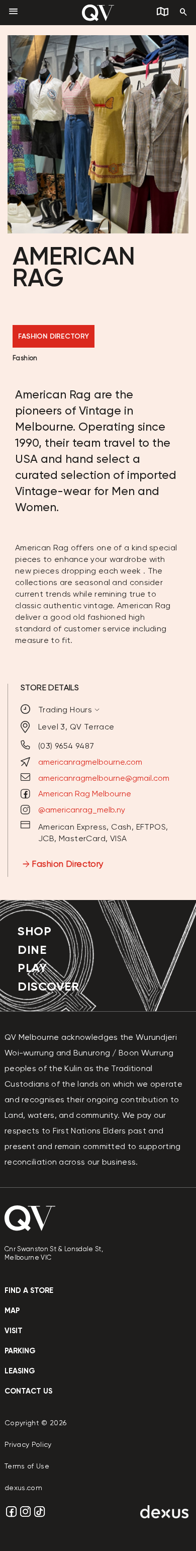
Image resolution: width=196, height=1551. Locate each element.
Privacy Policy (28, 1444)
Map (12, 1310)
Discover (48, 986)
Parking (20, 1350)
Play (32, 967)
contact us (28, 1391)
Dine (32, 949)
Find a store (29, 1290)
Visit (14, 1330)
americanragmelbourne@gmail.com (103, 778)
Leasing (20, 1370)
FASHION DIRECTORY (53, 336)
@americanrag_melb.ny (81, 809)
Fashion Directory (68, 864)
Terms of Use (27, 1466)
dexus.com (23, 1488)
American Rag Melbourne (84, 793)
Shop (34, 931)
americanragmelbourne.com (90, 762)
